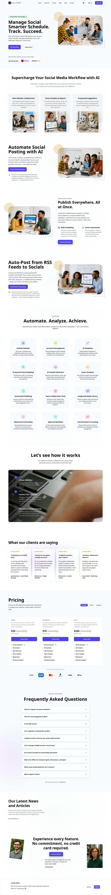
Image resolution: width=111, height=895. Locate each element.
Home (40, 3)
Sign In (90, 3)
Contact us (62, 782)
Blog (65, 3)
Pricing (54, 3)
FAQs (60, 3)
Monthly (84, 605)
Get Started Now (56, 854)
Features (46, 3)
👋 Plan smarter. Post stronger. (17, 16)
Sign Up (99, 3)
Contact (72, 3)
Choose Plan (24, 639)
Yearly (91, 605)
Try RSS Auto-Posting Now (18, 287)
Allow (96, 887)
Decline (89, 887)
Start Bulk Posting (65, 242)
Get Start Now (14, 47)
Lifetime (98, 605)
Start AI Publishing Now (17, 169)
